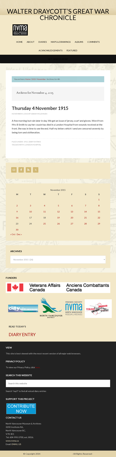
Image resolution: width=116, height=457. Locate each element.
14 (85, 211)
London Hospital (33, 145)
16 (17, 217)
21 (85, 217)
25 (44, 223)
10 (30, 211)
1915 (26, 142)
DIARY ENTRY (22, 334)
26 (58, 223)
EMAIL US (16, 444)
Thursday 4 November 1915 (40, 108)
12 (58, 211)
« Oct (12, 234)
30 (17, 229)
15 (99, 211)
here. (37, 367)
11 (44, 211)
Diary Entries (35, 142)
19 (58, 217)
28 (85, 223)
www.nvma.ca (12, 440)
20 (72, 217)
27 (72, 223)
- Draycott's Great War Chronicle (56, 453)
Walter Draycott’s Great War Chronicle (58, 14)
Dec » (19, 234)
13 (72, 211)
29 (99, 223)
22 (99, 217)
